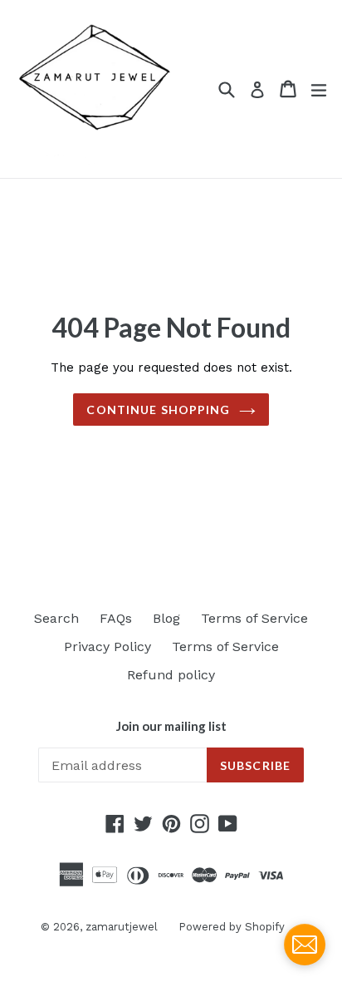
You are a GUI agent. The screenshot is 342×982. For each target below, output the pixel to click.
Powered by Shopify (231, 926)
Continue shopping (158, 409)
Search (56, 618)
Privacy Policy (107, 646)
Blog (166, 618)
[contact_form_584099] (304, 944)
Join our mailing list (171, 725)
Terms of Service (254, 618)
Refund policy (171, 675)
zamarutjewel (122, 926)
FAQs (116, 618)
